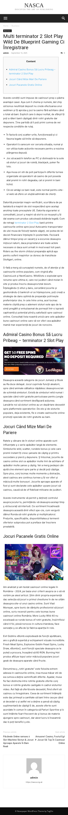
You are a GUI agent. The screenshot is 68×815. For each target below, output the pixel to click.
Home (6, 25)
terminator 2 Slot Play (27, 222)
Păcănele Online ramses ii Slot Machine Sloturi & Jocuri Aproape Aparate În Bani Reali (18, 741)
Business (15, 25)
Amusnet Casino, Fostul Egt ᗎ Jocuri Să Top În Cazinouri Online (50, 740)
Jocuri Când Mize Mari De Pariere (28, 79)
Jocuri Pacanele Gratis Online (25, 84)
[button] (63, 18)
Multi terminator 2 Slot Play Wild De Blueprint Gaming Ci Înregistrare (33, 41)
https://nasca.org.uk (34, 782)
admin (6, 53)
